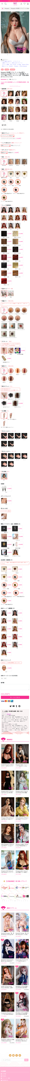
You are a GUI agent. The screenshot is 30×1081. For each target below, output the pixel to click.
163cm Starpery (23, 66)
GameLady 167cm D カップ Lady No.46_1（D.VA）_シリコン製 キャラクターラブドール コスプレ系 (22, 960)
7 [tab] (20, 54)
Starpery (7, 8)
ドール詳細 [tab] (5, 711)
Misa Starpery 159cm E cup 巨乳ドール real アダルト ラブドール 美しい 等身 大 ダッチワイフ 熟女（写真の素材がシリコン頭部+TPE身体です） (7, 845)
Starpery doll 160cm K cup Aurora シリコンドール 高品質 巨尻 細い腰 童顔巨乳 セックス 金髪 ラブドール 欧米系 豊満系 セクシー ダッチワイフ (7, 871)
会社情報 (4, 1074)
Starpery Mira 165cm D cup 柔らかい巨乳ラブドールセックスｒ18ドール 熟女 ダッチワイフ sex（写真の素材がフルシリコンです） (7, 818)
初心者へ (11, 66)
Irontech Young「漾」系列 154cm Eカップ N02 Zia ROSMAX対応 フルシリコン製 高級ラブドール (22, 934)
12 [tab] (25, 900)
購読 (26, 1060)
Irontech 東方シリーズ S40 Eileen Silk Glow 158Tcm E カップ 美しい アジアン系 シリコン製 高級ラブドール (22, 1040)
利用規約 (4, 1076)
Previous (3, 32)
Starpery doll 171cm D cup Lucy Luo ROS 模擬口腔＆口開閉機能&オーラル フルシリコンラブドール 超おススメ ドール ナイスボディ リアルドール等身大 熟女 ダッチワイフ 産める (7, 792)
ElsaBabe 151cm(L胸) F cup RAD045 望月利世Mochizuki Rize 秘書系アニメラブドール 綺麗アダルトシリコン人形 (22, 987)
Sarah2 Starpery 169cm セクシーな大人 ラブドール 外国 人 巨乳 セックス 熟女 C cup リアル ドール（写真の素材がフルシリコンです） (7, 765)
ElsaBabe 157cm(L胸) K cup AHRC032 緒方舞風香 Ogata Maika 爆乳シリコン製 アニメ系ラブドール (22, 1013)
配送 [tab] (18, 711)
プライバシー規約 (6, 1078)
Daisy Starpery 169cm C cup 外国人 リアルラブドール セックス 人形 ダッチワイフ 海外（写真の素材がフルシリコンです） (22, 818)
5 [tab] (16, 54)
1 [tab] (7, 54)
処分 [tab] (21, 711)
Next (27, 32)
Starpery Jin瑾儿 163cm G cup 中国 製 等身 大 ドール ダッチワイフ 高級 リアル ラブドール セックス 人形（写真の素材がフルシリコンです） (22, 845)
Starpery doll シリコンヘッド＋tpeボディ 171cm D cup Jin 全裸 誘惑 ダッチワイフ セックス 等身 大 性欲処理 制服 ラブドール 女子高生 (22, 765)
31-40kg (19, 64)
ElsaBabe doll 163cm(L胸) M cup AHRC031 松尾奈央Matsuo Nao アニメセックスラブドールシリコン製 (7, 960)
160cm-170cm (25, 64)
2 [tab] (9, 54)
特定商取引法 (5, 1080)
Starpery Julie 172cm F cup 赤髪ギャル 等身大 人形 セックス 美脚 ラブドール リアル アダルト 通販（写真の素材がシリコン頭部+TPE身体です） (22, 871)
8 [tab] (22, 54)
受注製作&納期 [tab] (12, 711)
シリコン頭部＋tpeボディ (6, 61)
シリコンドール (16, 61)
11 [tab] (23, 900)
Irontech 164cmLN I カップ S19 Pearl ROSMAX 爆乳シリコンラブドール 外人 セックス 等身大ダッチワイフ (7, 1013)
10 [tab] (21, 900)
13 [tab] (27, 900)
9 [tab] (19, 900)
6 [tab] (18, 54)
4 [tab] (14, 54)
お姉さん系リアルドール (17, 62)
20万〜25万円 (13, 64)
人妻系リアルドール (6, 62)
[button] (5, 4)
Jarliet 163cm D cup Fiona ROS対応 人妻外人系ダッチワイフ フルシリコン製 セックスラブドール (7, 987)
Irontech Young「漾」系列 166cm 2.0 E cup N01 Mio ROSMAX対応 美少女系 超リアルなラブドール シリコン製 (7, 934)
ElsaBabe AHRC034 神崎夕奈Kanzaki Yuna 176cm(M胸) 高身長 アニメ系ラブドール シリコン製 (7, 1040)
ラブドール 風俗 (5, 64)
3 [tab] (12, 54)
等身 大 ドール (5, 66)
